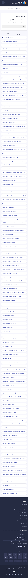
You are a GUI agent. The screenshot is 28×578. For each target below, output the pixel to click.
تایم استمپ (24, 526)
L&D (10, 554)
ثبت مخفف (10, 8)
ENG (11, 557)
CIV (20, 561)
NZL (25, 561)
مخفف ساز (24, 504)
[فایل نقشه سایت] (21, 575)
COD (6, 557)
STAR (15, 554)
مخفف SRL (13, 542)
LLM (20, 557)
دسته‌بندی (18, 8)
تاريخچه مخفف (23, 523)
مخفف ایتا (20, 546)
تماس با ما (3, 8)
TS (6, 561)
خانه (24, 8)
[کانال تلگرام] (9, 575)
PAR (11, 561)
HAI (16, 561)
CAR (20, 554)
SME (25, 554)
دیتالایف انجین (9, 569)
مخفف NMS (19, 537)
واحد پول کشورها (23, 518)
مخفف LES (19, 533)
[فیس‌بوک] (6, 575)
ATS (25, 557)
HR (5, 554)
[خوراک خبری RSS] (18, 575)
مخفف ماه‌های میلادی (22, 512)
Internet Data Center (9, 37)
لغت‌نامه (25, 507)
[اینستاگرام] (12, 575)
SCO (15, 557)
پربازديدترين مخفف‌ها (22, 521)
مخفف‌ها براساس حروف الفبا (20, 510)
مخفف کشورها (23, 515)
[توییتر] (15, 575)
